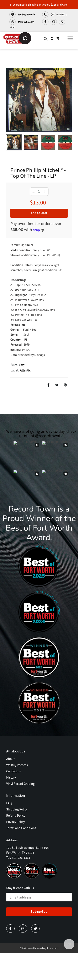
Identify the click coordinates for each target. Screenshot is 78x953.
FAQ (9, 803)
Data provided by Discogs (27, 355)
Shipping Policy (16, 809)
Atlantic (25, 370)
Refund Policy (15, 815)
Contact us (13, 771)
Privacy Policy (15, 822)
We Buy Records (26, 14)
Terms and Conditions (21, 828)
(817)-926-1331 (59, 14)
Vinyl (22, 364)
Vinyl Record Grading (20, 783)
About (10, 759)
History (11, 777)
